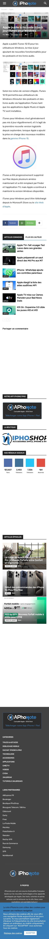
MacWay (6, 827)
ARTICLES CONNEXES (13, 237)
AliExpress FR (8, 795)
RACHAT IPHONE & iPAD (12, 750)
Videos (6, 769)
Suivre (19, 459)
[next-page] (8, 319)
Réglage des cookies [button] (13, 933)
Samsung (6, 847)
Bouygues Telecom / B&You (14, 807)
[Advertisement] (24, 506)
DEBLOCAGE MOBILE (11, 746)
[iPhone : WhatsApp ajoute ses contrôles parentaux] (9, 273)
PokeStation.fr (9, 831)
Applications (9, 762)
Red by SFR (7, 839)
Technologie (8, 754)
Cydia (5, 773)
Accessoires (8, 758)
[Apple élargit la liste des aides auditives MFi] (9, 285)
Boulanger (7, 799)
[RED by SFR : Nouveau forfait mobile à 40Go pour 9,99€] (24, 610)
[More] (39, 223)
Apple (11, 9)
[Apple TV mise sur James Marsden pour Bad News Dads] (9, 297)
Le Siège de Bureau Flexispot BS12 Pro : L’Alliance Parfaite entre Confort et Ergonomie (24, 560)
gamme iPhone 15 (19, 138)
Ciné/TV (6, 766)
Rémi (7, 35)
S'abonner (41, 459)
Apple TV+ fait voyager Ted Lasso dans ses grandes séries (31, 248)
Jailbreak (7, 777)
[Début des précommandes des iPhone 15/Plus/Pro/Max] (24, 583)
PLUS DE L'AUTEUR (33, 237)
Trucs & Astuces (10, 742)
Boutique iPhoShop (11, 803)
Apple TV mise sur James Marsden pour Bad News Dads (30, 297)
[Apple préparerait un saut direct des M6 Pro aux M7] (9, 260)
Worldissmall (8, 855)
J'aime (8, 459)
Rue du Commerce (10, 843)
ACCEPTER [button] (30, 933)
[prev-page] (4, 319)
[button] (4, 3)
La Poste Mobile (9, 823)
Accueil (4, 9)
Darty (5, 815)
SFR (4, 851)
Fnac (5, 819)
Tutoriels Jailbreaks (12, 781)
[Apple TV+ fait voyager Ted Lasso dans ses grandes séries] (9, 248)
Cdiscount (7, 811)
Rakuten (6, 835)
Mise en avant (11, 566)
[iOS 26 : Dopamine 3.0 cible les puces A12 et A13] (9, 310)
